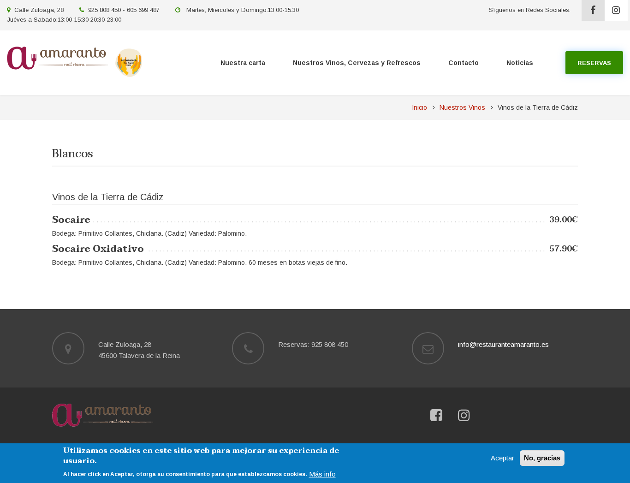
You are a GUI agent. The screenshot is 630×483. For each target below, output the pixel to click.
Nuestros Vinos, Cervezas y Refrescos (357, 62)
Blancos (72, 155)
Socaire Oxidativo (98, 249)
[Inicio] (57, 57)
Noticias (519, 62)
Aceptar (502, 458)
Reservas (594, 63)
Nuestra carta (242, 62)
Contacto (463, 62)
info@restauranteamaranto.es (503, 344)
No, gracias (542, 458)
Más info (322, 474)
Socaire (71, 220)
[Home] (102, 414)
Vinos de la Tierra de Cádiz (107, 197)
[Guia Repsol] (129, 62)
